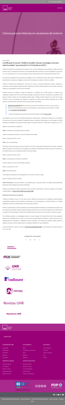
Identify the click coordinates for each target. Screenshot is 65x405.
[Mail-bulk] (63, 394)
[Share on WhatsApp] (39, 240)
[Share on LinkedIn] (34, 240)
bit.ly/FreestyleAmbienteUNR (33, 227)
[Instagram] (60, 394)
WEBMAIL (59, 1)
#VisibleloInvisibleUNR (14, 105)
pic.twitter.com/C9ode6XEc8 (18, 110)
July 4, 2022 (48, 114)
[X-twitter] (56, 394)
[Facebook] (54, 394)
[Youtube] (58, 394)
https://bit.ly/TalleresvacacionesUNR (23, 191)
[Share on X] (26, 240)
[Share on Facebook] (30, 240)
